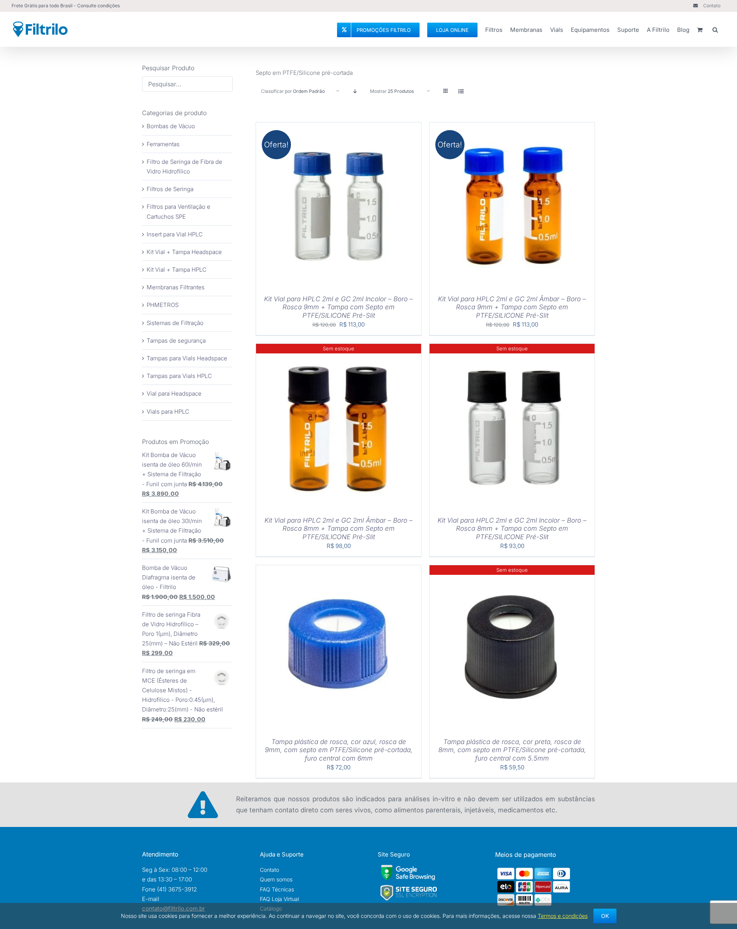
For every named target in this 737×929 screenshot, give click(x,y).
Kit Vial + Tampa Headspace (184, 252)
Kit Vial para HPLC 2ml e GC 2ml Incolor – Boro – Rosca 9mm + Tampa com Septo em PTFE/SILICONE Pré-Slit (338, 307)
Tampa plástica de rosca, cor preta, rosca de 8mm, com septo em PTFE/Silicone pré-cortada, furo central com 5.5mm (512, 750)
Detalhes (362, 206)
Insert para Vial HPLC (175, 234)
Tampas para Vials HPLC (179, 376)
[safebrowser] (408, 867)
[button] (715, 29)
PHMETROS (162, 305)
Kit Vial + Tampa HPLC (177, 269)
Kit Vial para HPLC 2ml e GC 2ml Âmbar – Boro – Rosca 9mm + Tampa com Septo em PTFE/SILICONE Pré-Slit (512, 307)
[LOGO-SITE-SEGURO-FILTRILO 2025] (408, 887)
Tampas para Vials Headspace (187, 358)
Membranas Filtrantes (176, 287)
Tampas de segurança (176, 340)
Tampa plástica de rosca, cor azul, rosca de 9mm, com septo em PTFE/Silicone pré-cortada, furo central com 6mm (339, 750)
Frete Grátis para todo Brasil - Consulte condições (66, 5)
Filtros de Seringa (170, 189)
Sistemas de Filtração (175, 323)
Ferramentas (163, 144)
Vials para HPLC (168, 411)
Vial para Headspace (174, 393)
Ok (605, 915)
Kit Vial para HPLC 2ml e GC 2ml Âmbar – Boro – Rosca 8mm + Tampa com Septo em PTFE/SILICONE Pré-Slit (338, 528)
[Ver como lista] (460, 91)
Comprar (313, 206)
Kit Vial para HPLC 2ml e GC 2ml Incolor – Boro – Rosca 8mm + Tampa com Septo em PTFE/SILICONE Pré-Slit (512, 528)
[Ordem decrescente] (354, 91)
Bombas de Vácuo (171, 126)
